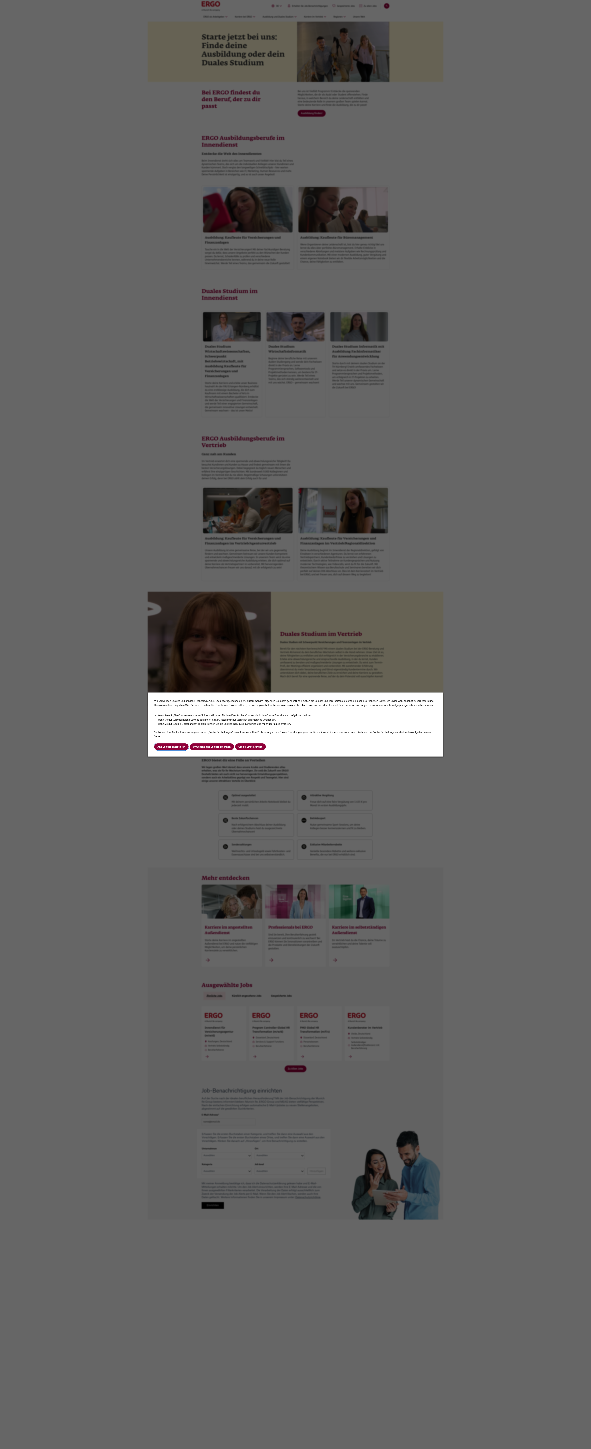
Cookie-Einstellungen (250, 746)
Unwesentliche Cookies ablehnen (212, 746)
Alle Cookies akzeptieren (171, 746)
